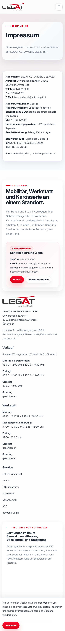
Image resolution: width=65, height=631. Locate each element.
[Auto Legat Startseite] (13, 7)
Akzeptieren (10, 625)
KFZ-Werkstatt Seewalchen (24, 573)
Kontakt (17, 279)
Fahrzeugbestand (12, 474)
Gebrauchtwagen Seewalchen (26, 591)
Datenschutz (9, 499)
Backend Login (10, 512)
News (5, 480)
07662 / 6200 (27, 259)
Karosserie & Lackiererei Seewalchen (29, 582)
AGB (4, 506)
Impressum (8, 493)
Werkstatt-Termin (38, 279)
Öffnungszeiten (11, 487)
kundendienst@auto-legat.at (35, 263)
